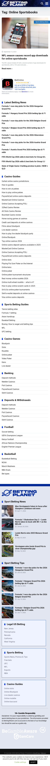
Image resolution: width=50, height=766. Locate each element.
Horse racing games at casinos (14, 218)
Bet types (5, 474)
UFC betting (6, 331)
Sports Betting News (42, 22)
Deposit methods (9, 378)
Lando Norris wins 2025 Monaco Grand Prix (31, 534)
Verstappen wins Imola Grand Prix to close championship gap (30, 547)
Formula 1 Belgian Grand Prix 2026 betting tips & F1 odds (23, 129)
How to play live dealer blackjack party (17, 233)
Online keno (6, 267)
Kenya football (8, 439)
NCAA (4, 462)
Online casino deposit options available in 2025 (21, 245)
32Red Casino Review (10, 207)
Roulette (5, 351)
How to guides (7, 185)
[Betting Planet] (14, 3)
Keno (4, 362)
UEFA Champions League (12, 435)
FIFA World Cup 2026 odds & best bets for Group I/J (23, 161)
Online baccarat (10, 702)
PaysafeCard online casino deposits (16, 196)
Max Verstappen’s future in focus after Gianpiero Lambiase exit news (31, 507)
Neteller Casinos (8, 382)
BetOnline (25, 92)
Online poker (7, 271)
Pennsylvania (9, 632)
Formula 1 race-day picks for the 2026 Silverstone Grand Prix (23, 136)
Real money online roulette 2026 (15, 278)
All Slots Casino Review (11, 211)
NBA (6, 673)
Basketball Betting (9, 459)
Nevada (7, 635)
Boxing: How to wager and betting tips (17, 324)
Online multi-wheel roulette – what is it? (18, 282)
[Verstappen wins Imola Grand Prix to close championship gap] (7, 556)
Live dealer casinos (9, 230)
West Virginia (9, 642)
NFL (3, 328)
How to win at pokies (10, 189)
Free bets (8, 660)
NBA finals (6, 470)
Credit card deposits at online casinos (17, 222)
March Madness (8, 466)
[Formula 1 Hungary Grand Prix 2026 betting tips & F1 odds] (7, 591)
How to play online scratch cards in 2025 (18, 286)
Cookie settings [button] (20, 762)
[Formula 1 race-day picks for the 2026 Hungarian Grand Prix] (7, 578)
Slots (4, 347)
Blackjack (6, 343)
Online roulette (10, 698)
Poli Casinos (7, 385)
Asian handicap (8, 316)
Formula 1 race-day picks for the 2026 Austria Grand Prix (24, 143)
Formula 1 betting (9, 313)
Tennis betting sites (10, 309)
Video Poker (7, 358)
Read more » (7, 68)
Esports (7, 670)
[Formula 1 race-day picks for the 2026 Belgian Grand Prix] (7, 604)
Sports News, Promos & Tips (15, 657)
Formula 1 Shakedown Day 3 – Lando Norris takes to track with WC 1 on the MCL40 (31, 522)
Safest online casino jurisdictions (15, 181)
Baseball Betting (8, 320)
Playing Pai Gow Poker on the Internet (17, 263)
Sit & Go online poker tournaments (16, 290)
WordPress (36, 753)
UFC (6, 663)
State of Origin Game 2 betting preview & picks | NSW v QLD (25, 167)
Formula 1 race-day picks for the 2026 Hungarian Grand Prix (22, 107)
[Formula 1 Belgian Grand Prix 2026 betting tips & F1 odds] (7, 618)
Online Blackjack (8, 237)
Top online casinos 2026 (12, 241)
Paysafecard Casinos (10, 389)
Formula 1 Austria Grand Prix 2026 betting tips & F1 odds (23, 151)
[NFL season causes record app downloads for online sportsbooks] (25, 33)
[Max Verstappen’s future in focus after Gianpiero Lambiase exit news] (7, 516)
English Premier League (11, 447)
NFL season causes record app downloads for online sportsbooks (25, 57)
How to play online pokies (12, 192)
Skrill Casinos (7, 393)
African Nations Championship (14, 443)
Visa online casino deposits (13, 297)
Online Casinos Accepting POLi (14, 204)
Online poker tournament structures (16, 275)
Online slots (6, 260)
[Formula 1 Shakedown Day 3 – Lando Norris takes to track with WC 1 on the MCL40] (7, 529)
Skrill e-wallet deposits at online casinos (18, 293)
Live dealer (6, 366)
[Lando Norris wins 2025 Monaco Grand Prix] (7, 543)
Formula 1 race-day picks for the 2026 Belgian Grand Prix (24, 122)
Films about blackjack (11, 226)
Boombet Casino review (11, 215)
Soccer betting (7, 432)
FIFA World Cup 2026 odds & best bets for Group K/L (24, 157)
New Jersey (9, 628)
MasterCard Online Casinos (13, 200)
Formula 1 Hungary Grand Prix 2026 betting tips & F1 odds (24, 114)
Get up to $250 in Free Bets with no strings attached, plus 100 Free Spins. (25, 87)
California (8, 638)
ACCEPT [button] (33, 762)
